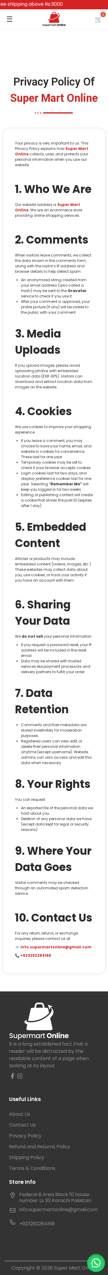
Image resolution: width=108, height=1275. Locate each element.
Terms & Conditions (32, 1168)
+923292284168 (35, 955)
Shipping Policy (26, 1157)
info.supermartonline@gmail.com (58, 1209)
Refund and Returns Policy (39, 1146)
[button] (96, 1263)
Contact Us (22, 1124)
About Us (19, 1114)
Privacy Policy (25, 1135)
